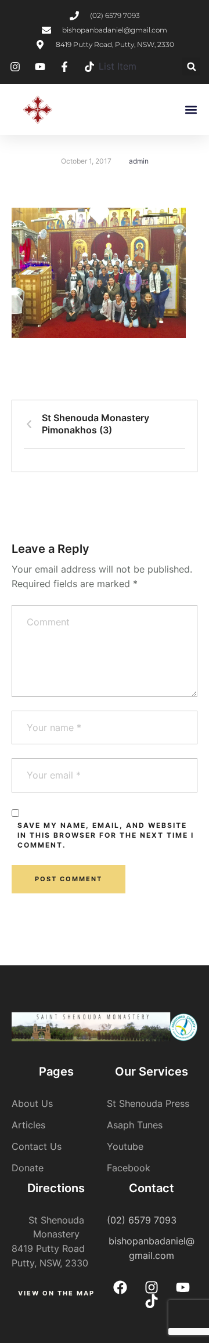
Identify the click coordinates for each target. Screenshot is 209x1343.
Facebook (128, 1168)
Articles (28, 1125)
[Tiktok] (151, 1301)
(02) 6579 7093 (141, 1220)
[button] (191, 66)
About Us (32, 1103)
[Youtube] (183, 1287)
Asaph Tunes (135, 1125)
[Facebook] (120, 1287)
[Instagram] (151, 1287)
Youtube (125, 1146)
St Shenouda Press (148, 1103)
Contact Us (37, 1146)
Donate (28, 1168)
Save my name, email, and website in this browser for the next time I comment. (105, 835)
